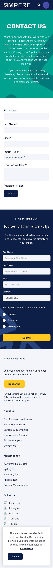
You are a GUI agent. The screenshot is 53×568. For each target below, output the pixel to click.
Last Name (10, 124)
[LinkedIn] (11, 513)
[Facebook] (12, 503)
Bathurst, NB (11, 474)
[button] (39, 5)
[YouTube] (11, 519)
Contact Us (10, 445)
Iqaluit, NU (10, 469)
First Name (10, 110)
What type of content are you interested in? (24, 307)
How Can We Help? (15, 165)
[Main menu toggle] (46, 5)
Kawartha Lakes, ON (15, 463)
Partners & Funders (14, 424)
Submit (10, 193)
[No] (46, 546)
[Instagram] (12, 508)
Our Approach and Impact (18, 419)
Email (7, 137)
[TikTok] (10, 524)
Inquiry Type (11, 151)
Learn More (26, 548)
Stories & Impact (13, 440)
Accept (15, 557)
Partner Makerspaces (16, 485)
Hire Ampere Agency (15, 435)
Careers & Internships (16, 429)
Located (7, 291)
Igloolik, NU (10, 479)
